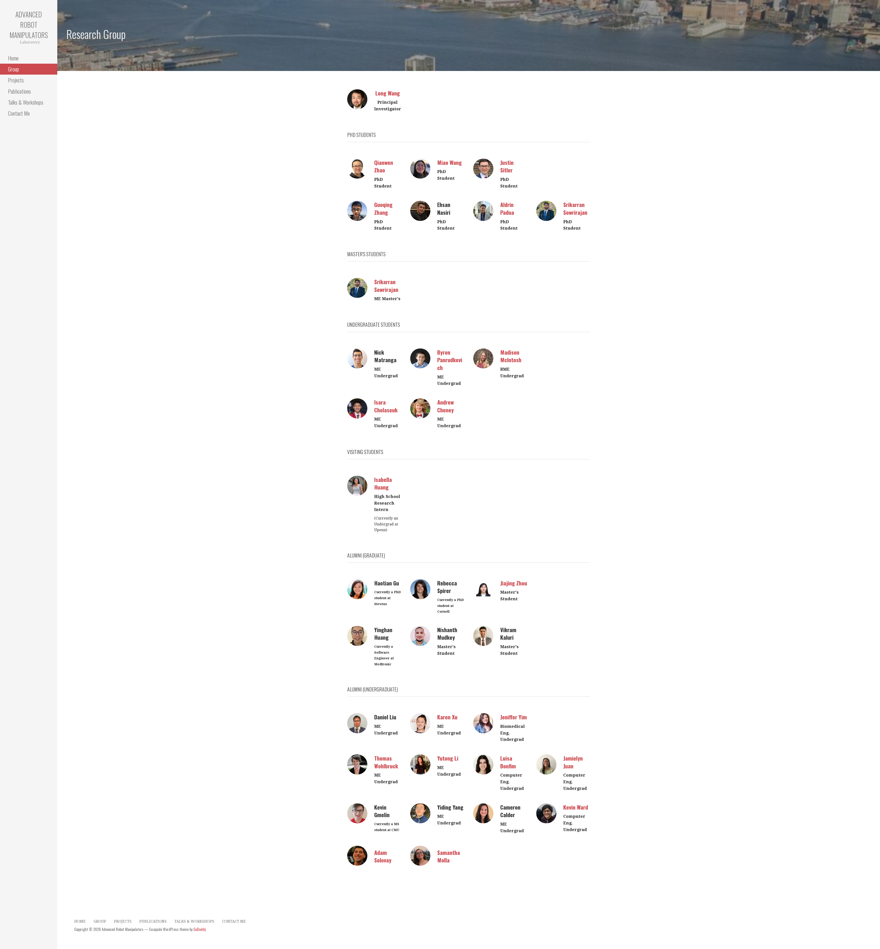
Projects (16, 80)
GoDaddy (199, 929)
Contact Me (19, 113)
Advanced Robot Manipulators (29, 24)
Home (13, 58)
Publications (19, 91)
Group (13, 69)
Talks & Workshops (25, 102)
